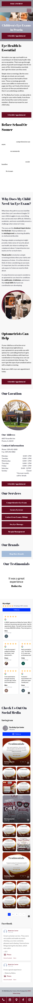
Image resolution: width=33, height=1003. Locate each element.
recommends (15, 151)
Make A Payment (16, 4)
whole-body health (20, 60)
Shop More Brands (16, 554)
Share (14, 958)
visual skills (9, 283)
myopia (6, 348)
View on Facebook (7, 958)
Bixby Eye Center (13, 930)
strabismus (17, 280)
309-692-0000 (12, 449)
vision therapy (19, 360)
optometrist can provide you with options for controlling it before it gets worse (15, 352)
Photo (9, 955)
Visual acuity (6, 255)
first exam (9, 171)
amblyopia (8, 280)
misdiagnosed (9, 233)
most (23, 67)
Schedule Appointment (16, 36)
